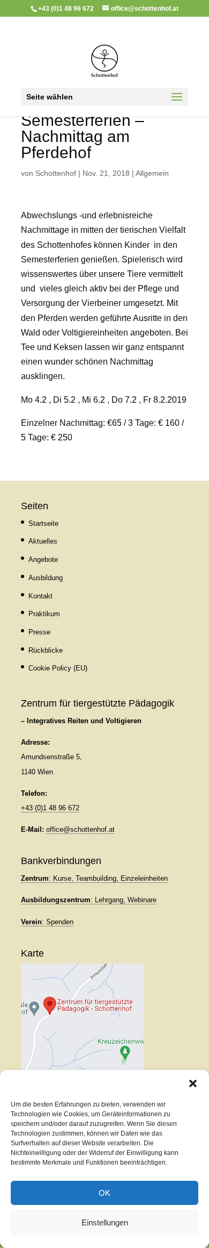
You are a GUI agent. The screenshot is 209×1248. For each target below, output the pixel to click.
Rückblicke (45, 650)
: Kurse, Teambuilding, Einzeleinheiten (94, 878)
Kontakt (40, 596)
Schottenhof (55, 173)
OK (104, 1192)
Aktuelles (42, 541)
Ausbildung (45, 578)
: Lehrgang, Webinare (88, 900)
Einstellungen (104, 1222)
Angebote (43, 559)
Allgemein (152, 173)
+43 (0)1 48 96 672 (50, 808)
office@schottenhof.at (80, 829)
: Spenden (47, 922)
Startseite (43, 523)
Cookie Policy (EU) (57, 668)
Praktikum (44, 614)
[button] (193, 1083)
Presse (39, 632)
